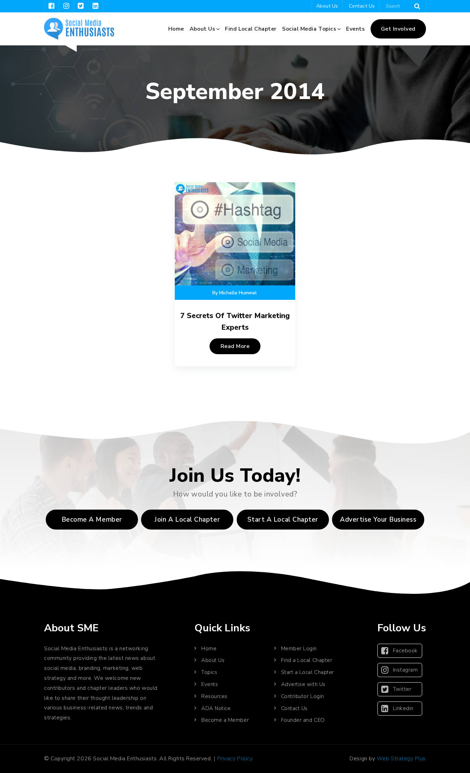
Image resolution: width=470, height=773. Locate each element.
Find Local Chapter (251, 29)
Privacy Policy (235, 758)
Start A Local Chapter (282, 519)
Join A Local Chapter (187, 519)
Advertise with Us (303, 684)
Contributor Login (302, 696)
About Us (327, 6)
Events (355, 29)
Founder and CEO (303, 720)
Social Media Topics (309, 29)
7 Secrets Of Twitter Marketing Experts (235, 321)
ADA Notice (216, 708)
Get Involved (398, 29)
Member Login (299, 648)
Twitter (402, 689)
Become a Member (92, 519)
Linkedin (403, 708)
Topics (209, 672)
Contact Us (362, 6)
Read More (235, 346)
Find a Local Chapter (306, 660)
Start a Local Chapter (307, 672)
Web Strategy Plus (401, 758)
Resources (214, 696)
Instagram (405, 670)
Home (176, 29)
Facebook (405, 650)
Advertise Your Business (378, 519)
